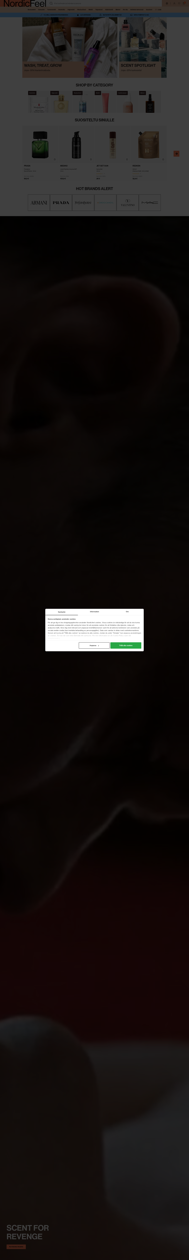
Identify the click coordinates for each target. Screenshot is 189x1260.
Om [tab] (127, 612)
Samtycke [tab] (62, 612)
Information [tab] (94, 612)
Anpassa (93, 645)
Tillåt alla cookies (125, 645)
